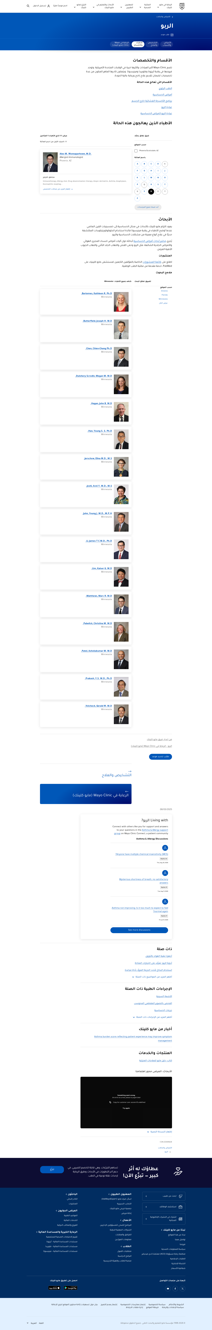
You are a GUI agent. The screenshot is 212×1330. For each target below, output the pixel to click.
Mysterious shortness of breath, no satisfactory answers (143, 881)
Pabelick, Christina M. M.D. (97, 623)
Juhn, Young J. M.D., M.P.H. (97, 513)
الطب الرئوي (165, 88)
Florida (165, 295)
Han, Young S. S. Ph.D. (99, 431)
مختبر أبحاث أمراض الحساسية (149, 241)
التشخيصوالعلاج (152, 44)
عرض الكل (163, 303)
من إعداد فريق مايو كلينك (159, 739)
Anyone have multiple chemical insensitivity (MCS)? (141, 854)
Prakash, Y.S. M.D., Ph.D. (98, 678)
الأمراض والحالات (163, 17)
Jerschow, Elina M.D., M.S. (98, 458)
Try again (126, 1108)
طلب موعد (165, 35)
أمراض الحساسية (162, 95)
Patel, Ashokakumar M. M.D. (96, 651)
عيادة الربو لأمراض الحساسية (156, 113)
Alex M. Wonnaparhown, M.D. (76, 154)
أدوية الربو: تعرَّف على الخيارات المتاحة (153, 963)
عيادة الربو (166, 107)
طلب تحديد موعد (160, 757)
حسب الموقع (140, 145)
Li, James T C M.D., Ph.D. (99, 541)
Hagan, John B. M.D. (101, 403)
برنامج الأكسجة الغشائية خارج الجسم (152, 101)
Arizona (164, 291)
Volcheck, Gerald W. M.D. (98, 706)
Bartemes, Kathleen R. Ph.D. (96, 294)
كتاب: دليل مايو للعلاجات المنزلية (155, 1061)
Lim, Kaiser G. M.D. (101, 568)
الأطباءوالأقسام (138, 44)
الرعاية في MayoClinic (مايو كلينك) (120, 44)
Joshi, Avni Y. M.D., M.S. (99, 486)
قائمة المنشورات (152, 262)
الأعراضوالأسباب (167, 44)
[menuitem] (166, 44)
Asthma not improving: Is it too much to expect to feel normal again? (140, 910)
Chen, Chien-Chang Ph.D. (98, 349)
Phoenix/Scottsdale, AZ (148, 151)
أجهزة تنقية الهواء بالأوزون (159, 956)
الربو (167, 26)
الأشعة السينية (164, 996)
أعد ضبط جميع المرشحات (148, 207)
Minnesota (163, 299)
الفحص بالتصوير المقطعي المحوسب (153, 1003)
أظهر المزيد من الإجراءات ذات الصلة (154, 1017)
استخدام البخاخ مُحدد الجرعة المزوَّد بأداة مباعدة (148, 970)
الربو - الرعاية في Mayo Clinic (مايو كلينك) (151, 746)
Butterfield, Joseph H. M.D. (97, 321)
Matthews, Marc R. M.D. (99, 596)
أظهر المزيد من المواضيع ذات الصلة (154, 977)
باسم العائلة (140, 158)
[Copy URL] (110, 1103)
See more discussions (139, 930)
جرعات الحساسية (163, 1010)
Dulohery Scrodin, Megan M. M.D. (93, 376)
